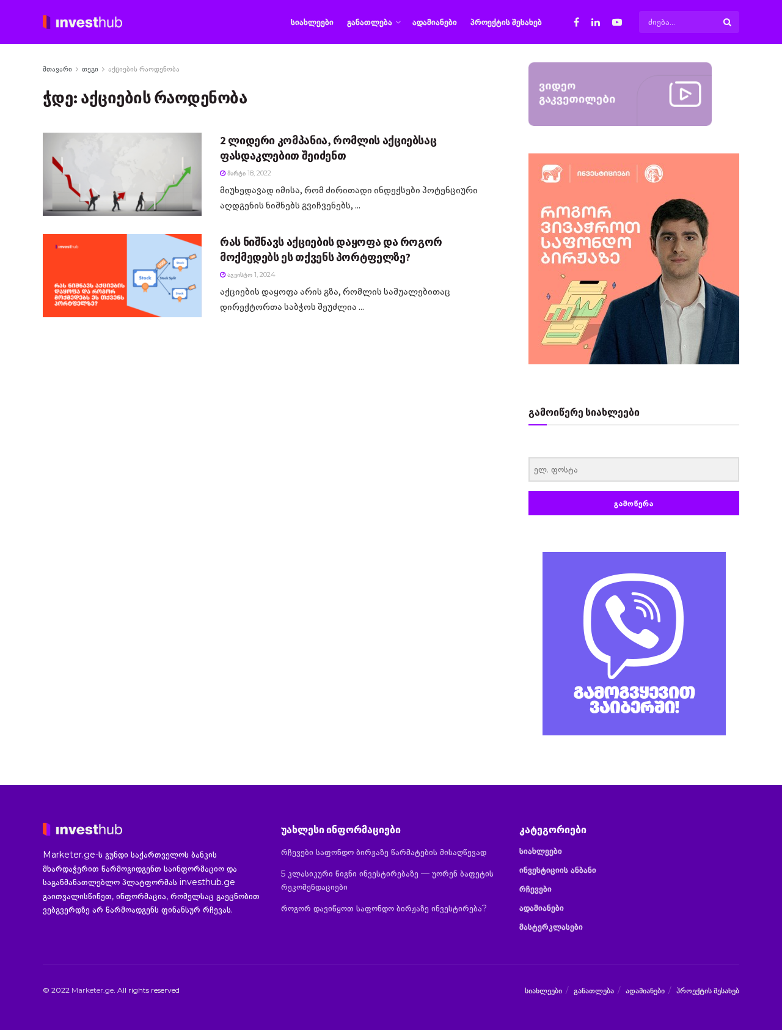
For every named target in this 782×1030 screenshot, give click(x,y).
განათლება (369, 22)
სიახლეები (312, 22)
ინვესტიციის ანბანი (557, 869)
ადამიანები (434, 22)
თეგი (90, 68)
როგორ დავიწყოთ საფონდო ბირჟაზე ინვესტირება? (384, 908)
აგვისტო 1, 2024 (250, 274)
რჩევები (535, 888)
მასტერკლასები (551, 926)
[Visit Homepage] (82, 21)
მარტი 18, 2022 (248, 173)
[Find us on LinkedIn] (595, 22)
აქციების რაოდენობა (144, 68)
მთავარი (57, 68)
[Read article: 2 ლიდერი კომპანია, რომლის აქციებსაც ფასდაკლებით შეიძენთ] (122, 174)
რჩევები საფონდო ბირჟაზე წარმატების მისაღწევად (383, 852)
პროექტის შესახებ (506, 22)
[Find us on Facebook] (576, 22)
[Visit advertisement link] (633, 643)
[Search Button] (728, 22)
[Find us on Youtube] (617, 22)
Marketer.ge (92, 990)
